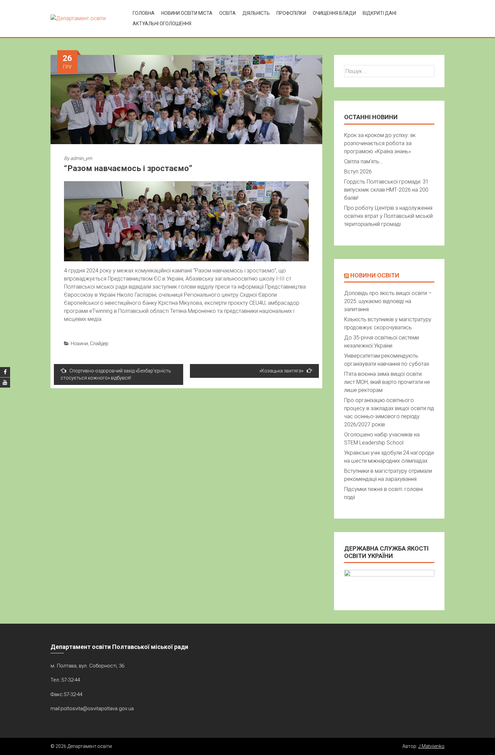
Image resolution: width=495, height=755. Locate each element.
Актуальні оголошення (162, 23)
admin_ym (81, 158)
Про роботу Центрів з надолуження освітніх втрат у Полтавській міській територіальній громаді (388, 216)
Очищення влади (334, 13)
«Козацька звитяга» (281, 370)
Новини (79, 343)
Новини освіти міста (186, 13)
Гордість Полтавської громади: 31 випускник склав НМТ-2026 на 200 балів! (386, 189)
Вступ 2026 (358, 171)
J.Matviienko (431, 746)
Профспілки (291, 13)
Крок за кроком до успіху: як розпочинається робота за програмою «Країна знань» (380, 143)
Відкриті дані (379, 13)
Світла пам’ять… (363, 161)
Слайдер (99, 343)
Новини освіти (374, 275)
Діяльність (256, 13)
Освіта (227, 13)
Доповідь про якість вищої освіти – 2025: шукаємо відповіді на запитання (388, 301)
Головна (144, 13)
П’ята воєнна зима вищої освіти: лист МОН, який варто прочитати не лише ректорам (387, 382)
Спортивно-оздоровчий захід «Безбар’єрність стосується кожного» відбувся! (116, 374)
